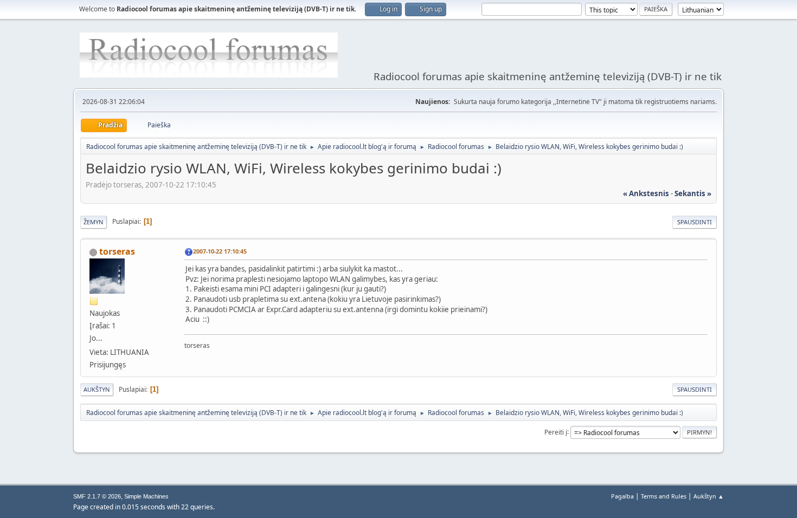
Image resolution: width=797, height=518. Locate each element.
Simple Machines (146, 496)
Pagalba (622, 496)
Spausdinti (694, 222)
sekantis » (692, 193)
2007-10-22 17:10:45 (220, 251)
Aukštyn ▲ (708, 496)
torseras (117, 251)
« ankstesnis (646, 193)
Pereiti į (555, 431)
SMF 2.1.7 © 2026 (97, 496)
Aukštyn (96, 389)
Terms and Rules (663, 496)
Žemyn (93, 222)
